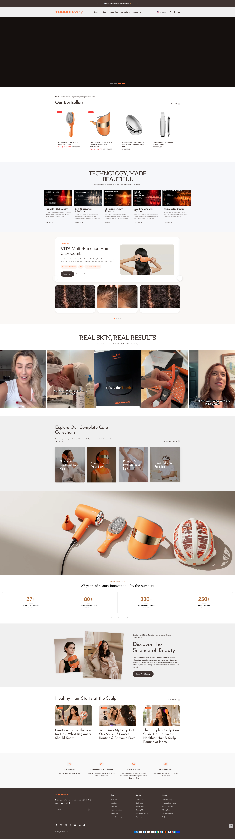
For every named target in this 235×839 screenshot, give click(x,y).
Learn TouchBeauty (143, 674)
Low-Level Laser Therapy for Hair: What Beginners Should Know (73, 734)
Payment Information (169, 803)
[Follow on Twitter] (61, 825)
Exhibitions (140, 807)
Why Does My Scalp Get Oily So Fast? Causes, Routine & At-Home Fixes (117, 734)
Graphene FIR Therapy (174, 209)
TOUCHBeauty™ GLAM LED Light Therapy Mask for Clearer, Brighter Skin (101, 144)
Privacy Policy (166, 810)
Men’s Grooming (116, 817)
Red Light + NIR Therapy (57, 209)
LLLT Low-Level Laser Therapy (143, 210)
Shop (96, 12)
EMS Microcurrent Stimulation (83, 210)
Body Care (114, 813)
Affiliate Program (142, 813)
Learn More (67, 274)
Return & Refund (167, 807)
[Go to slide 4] (123, 83)
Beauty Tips (114, 12)
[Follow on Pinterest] (70, 825)
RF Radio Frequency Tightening (114, 210)
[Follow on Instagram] (65, 825)
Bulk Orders (140, 803)
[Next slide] (179, 278)
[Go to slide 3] (119, 83)
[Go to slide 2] (115, 83)
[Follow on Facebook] (56, 825)
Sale (104, 12)
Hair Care (114, 800)
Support (136, 12)
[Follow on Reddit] (84, 825)
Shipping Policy (167, 800)
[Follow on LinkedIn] (79, 825)
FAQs (163, 817)
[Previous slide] (55, 278)
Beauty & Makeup (116, 810)
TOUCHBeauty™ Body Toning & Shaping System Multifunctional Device (133, 144)
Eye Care (114, 807)
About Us (124, 12)
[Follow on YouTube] (75, 825)
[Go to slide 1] (111, 83)
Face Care (114, 803)
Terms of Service (167, 813)
